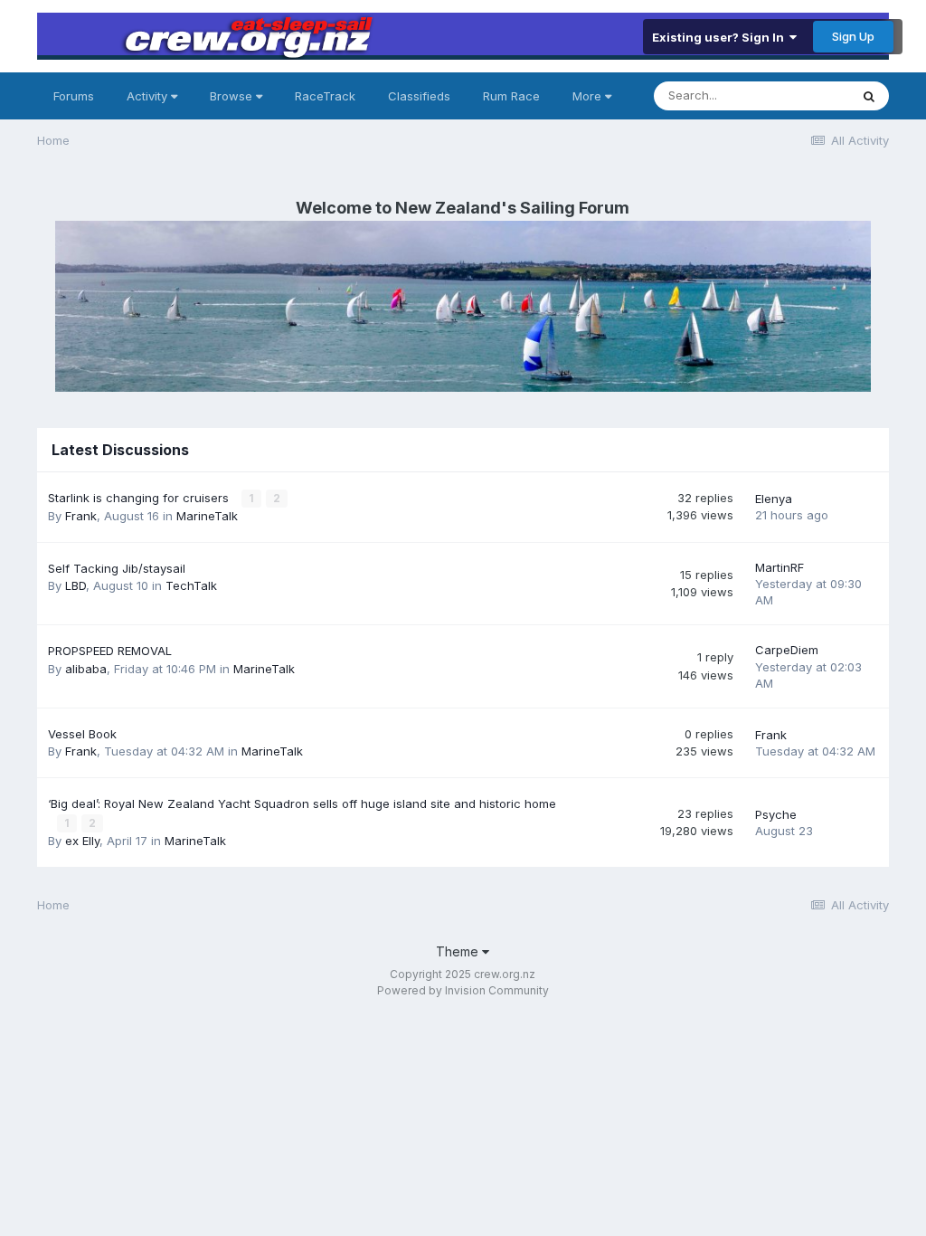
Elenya (773, 498)
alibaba (86, 668)
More (586, 96)
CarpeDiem (786, 649)
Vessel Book (82, 734)
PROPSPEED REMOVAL (110, 650)
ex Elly (82, 840)
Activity (149, 96)
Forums (73, 96)
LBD (75, 585)
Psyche (776, 814)
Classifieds (419, 96)
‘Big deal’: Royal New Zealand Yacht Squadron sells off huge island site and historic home (302, 803)
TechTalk (191, 585)
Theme (459, 951)
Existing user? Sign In (720, 37)
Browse (233, 96)
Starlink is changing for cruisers (140, 497)
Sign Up (853, 36)
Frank (81, 516)
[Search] (869, 95)
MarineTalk (207, 516)
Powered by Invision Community (463, 990)
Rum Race (511, 96)
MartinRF (779, 567)
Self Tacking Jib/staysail (116, 568)
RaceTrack (325, 96)
